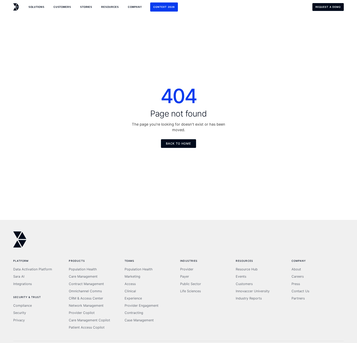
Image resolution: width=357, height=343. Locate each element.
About (296, 269)
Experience (133, 298)
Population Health (83, 269)
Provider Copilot (82, 313)
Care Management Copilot (89, 320)
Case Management (139, 320)
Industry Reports (249, 298)
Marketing (132, 276)
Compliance (22, 306)
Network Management (86, 306)
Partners (298, 298)
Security (19, 313)
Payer (184, 276)
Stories (86, 7)
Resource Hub (247, 269)
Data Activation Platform (32, 269)
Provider (186, 269)
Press (296, 284)
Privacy (19, 320)
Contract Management (86, 284)
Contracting (134, 313)
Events (241, 276)
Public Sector (190, 284)
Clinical (130, 291)
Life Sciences (190, 291)
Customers (244, 284)
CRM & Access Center (86, 298)
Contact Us (300, 291)
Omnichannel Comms (85, 291)
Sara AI (18, 276)
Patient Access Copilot (87, 327)
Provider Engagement (141, 306)
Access (130, 284)
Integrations (22, 284)
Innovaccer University (253, 291)
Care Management (83, 276)
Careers (298, 276)
